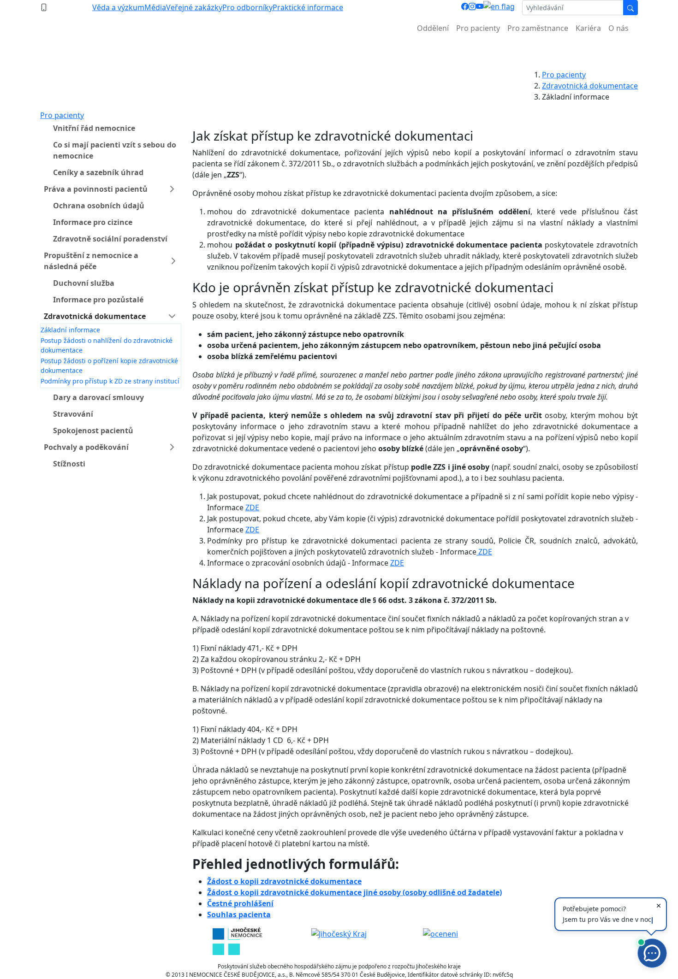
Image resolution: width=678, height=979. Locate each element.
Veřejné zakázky (194, 7)
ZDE (252, 507)
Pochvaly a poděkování (86, 447)
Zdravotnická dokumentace (590, 86)
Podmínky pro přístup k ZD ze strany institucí (110, 381)
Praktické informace (308, 7)
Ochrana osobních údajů (98, 206)
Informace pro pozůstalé (98, 300)
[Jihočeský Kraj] (339, 933)
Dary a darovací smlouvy (98, 397)
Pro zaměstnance (537, 28)
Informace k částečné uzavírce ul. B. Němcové (339, 51)
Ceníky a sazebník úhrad (98, 172)
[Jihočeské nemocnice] (237, 940)
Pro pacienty (478, 28)
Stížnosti (69, 464)
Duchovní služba (83, 283)
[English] (499, 7)
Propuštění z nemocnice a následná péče (91, 260)
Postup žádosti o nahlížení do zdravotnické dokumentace (106, 345)
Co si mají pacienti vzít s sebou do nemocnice (114, 150)
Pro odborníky (247, 7)
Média (155, 7)
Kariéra (588, 28)
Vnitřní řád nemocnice (94, 128)
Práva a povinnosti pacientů (96, 189)
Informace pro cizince (92, 222)
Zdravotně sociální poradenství (110, 239)
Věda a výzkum (118, 7)
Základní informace (70, 329)
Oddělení (433, 28)
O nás (618, 28)
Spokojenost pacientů (93, 430)
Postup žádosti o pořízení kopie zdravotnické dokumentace (109, 365)
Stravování (73, 414)
